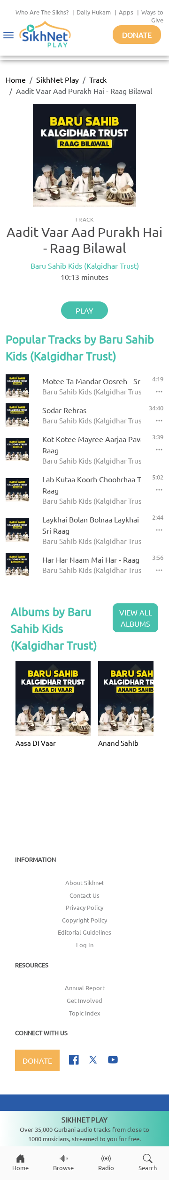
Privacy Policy (84, 907)
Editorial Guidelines (84, 932)
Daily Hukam (94, 12)
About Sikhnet (84, 883)
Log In (84, 945)
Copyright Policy (84, 920)
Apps (126, 12)
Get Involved (84, 1000)
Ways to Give (152, 16)
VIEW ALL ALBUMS (135, 618)
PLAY (84, 310)
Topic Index (84, 1013)
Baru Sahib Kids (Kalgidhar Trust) (85, 265)
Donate (137, 34)
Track (98, 79)
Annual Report (85, 988)
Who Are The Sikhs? (42, 12)
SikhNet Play (57, 79)
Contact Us (84, 895)
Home (16, 79)
